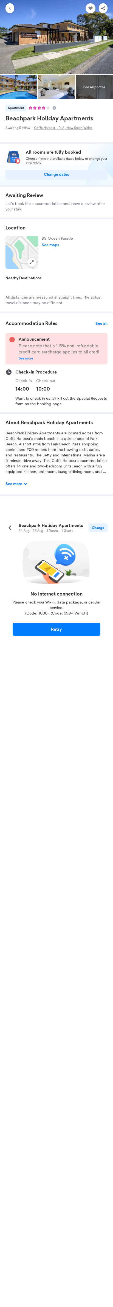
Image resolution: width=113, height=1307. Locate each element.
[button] (21, 252)
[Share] (103, 8)
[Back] (9, 8)
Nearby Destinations (23, 278)
